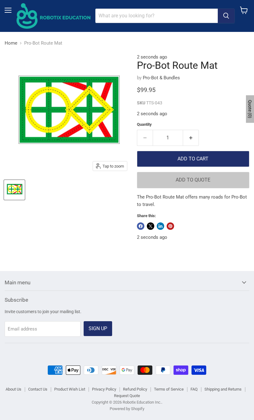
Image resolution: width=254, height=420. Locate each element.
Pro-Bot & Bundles (161, 78)
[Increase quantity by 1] (191, 138)
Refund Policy (135, 389)
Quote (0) (249, 109)
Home (11, 43)
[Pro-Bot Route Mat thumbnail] (14, 190)
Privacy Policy (104, 389)
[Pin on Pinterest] (170, 226)
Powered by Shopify (127, 408)
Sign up (98, 328)
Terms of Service (169, 389)
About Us (13, 389)
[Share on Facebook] (140, 226)
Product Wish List (69, 389)
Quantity (144, 124)
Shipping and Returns (223, 389)
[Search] (226, 16)
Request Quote (127, 395)
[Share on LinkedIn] (160, 226)
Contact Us (37, 389)
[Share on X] (150, 226)
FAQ (194, 389)
